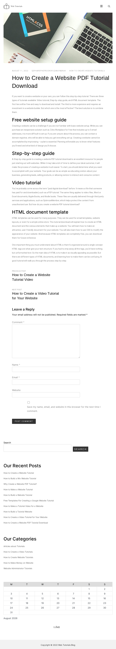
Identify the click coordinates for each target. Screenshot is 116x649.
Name (16, 364)
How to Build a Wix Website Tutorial (20, 478)
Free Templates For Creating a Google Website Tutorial (29, 500)
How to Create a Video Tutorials (18, 552)
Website (16, 390)
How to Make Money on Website (18, 563)
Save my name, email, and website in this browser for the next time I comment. (63, 408)
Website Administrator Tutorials (18, 568)
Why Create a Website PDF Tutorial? (20, 484)
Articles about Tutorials (14, 546)
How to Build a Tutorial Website (18, 511)
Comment (18, 322)
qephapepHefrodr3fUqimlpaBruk (49, 71)
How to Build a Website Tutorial (18, 495)
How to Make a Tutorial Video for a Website (23, 506)
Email (16, 377)
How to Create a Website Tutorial (19, 473)
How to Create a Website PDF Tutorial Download (26, 522)
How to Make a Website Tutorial (18, 489)
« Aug (56, 626)
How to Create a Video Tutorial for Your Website (25, 517)
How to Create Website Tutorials (87, 71)
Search (7, 442)
